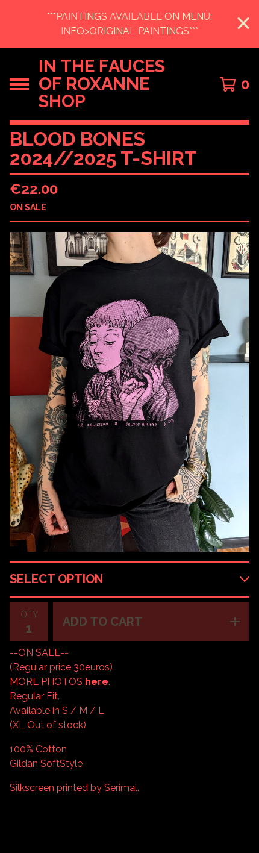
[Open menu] (19, 84)
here (96, 681)
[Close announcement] (243, 24)
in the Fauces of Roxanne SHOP (102, 84)
